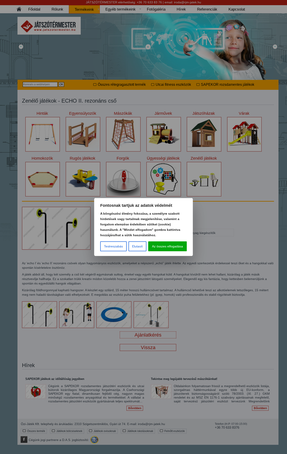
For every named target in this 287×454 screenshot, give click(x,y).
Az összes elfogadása (167, 246)
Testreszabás (113, 246)
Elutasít (137, 246)
